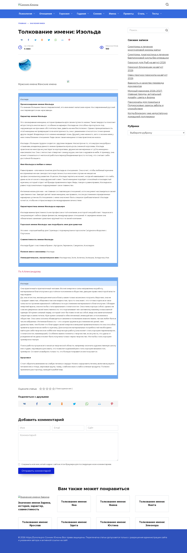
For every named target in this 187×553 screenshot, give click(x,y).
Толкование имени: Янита (152, 503)
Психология (25, 14)
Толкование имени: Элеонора (152, 523)
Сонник (97, 14)
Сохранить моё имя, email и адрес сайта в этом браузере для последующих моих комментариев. (66, 464)
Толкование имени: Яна (74, 503)
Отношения (45, 14)
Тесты (155, 14)
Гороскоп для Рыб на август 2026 (147, 62)
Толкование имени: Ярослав (35, 523)
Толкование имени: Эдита (74, 523)
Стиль (141, 14)
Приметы (128, 14)
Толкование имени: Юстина (113, 523)
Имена (112, 14)
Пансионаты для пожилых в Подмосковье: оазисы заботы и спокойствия (146, 105)
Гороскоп (64, 14)
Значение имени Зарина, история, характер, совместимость (34, 506)
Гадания (81, 14)
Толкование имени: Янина (113, 503)
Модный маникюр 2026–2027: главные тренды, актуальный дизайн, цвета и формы (145, 94)
